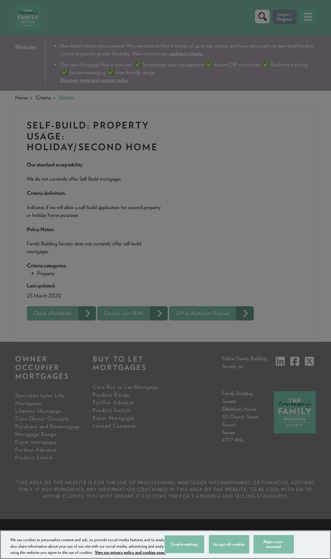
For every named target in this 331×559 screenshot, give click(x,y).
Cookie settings (184, 544)
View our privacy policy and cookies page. (130, 552)
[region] (165, 544)
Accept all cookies (229, 544)
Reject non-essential (273, 544)
